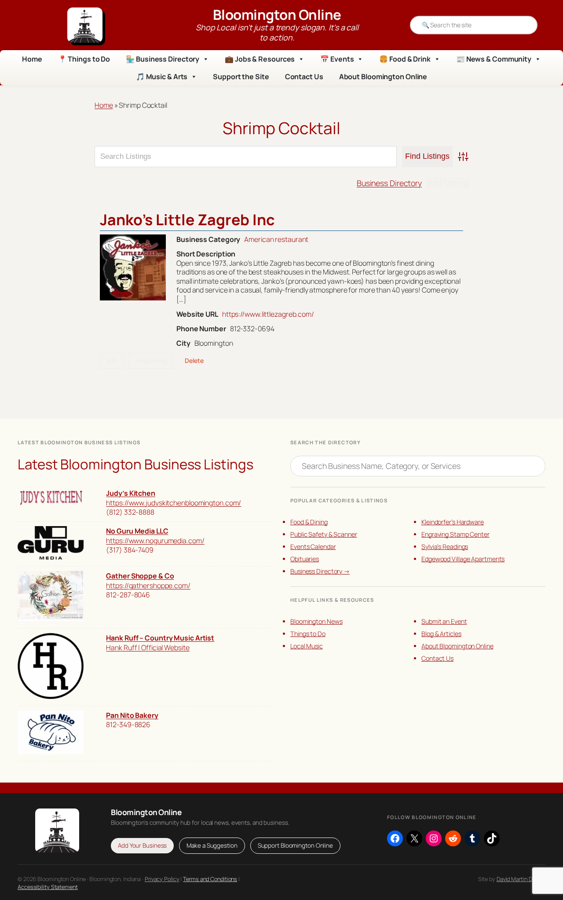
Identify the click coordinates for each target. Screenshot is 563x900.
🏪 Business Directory (162, 59)
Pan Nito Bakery (132, 715)
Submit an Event (444, 621)
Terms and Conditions (210, 879)
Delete (194, 360)
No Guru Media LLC (137, 531)
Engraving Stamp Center (455, 534)
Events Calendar (313, 546)
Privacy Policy (162, 879)
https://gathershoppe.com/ (148, 585)
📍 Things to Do (84, 59)
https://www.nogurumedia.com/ (155, 540)
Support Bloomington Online (295, 845)
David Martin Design (521, 879)
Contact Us (304, 76)
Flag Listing (151, 360)
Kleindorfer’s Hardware (452, 522)
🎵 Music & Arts (162, 76)
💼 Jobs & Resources (260, 59)
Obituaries (304, 559)
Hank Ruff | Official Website (147, 647)
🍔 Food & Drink (405, 59)
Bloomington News (316, 621)
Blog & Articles (441, 633)
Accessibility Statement (48, 887)
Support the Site (241, 76)
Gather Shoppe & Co (140, 576)
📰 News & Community (493, 59)
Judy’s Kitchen (130, 493)
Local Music (306, 646)
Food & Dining (309, 522)
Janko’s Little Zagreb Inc (187, 219)
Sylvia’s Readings (444, 546)
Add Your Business (142, 845)
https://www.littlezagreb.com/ (268, 314)
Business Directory (389, 183)
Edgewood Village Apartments (463, 559)
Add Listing (448, 183)
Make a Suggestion (211, 845)
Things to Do (307, 633)
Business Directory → (320, 571)
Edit (111, 360)
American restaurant (276, 239)
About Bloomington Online (383, 76)
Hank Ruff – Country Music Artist (160, 638)
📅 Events (337, 59)
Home (32, 59)
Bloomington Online (277, 14)
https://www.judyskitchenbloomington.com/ (173, 503)
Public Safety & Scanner (323, 534)
